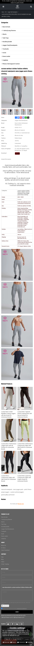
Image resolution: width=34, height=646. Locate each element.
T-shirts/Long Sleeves (6, 519)
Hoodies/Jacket (5, 526)
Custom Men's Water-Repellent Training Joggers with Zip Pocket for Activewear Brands (8, 414)
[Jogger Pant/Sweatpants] (17, 153)
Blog (2, 559)
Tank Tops (3, 524)
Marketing (29, 642)
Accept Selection (17, 639)
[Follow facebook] (12, 624)
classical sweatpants (6, 489)
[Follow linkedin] (17, 624)
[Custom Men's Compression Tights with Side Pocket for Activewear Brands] (9, 462)
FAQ (2, 557)
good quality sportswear (8, 494)
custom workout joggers (17, 492)
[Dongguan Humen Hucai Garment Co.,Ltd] (17, 6)
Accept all (26, 639)
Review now (21, 503)
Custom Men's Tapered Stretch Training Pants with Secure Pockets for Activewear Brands (24, 414)
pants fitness (27, 489)
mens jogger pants (18, 489)
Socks (2, 533)
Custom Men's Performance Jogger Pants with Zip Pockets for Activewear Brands (8, 446)
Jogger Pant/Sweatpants (12, 12)
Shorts (2, 521)
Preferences (22, 642)
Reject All (7, 639)
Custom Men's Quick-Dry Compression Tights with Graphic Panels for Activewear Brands (24, 478)
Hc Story (3, 547)
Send (17, 611)
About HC (3, 545)
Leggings (3, 538)
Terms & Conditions (22, 608)
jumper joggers (5, 492)
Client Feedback (5, 550)
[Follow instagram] (22, 624)
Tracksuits (3, 531)
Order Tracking (5, 564)
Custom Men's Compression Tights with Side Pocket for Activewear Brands (8, 478)
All (5, 12)
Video (2, 561)
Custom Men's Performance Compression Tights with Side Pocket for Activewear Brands (25, 446)
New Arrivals (4, 517)
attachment (6, 605)
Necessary (7, 642)
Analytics (14, 642)
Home (3, 12)
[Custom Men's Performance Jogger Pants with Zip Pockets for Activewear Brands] (9, 430)
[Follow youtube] (8, 624)
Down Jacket (4, 536)
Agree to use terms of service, (14, 608)
